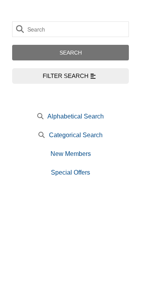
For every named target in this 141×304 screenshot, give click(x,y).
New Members (71, 153)
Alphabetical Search (75, 116)
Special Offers (70, 172)
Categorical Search (76, 135)
